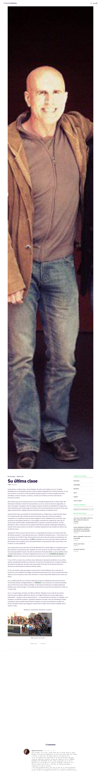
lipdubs (10, 556)
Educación (76, 480)
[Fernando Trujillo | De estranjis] (10, 3)
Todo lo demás (78, 500)
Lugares (76, 496)
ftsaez (9, 484)
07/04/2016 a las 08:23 (50, 750)
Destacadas (11, 476)
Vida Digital (77, 484)
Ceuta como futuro (79, 543)
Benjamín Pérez (33, 643)
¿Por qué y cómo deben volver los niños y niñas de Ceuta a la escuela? (83, 519)
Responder (75, 749)
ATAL (33, 539)
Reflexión (20, 476)
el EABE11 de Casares (56, 554)
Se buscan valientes (79, 549)
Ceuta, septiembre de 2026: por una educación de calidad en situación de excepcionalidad (82, 529)
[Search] (91, 3)
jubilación (43, 643)
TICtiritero (38, 583)
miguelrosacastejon (37, 750)
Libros (75, 492)
